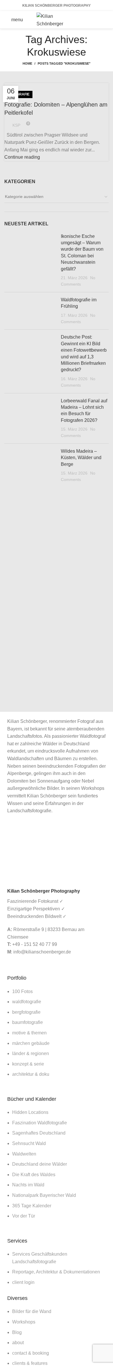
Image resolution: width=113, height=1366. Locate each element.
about (18, 1342)
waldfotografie (26, 1001)
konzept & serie (28, 1063)
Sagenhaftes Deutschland (38, 1132)
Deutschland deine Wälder (39, 1164)
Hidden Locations (30, 1112)
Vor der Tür (23, 1215)
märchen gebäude (31, 1043)
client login (23, 1282)
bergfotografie (26, 1012)
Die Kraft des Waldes (33, 1174)
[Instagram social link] (103, 15)
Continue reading (22, 157)
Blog (17, 1332)
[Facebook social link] (88, 15)
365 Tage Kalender (31, 1205)
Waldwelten (24, 1153)
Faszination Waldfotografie (39, 1122)
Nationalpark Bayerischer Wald (44, 1195)
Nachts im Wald (28, 1184)
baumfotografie (27, 1022)
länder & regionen (30, 1053)
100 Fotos (22, 991)
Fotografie (18, 94)
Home (27, 63)
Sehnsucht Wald (29, 1143)
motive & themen (29, 1032)
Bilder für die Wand (31, 1311)
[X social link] (95, 15)
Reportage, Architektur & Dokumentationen (56, 1271)
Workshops (23, 1321)
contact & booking (30, 1353)
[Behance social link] (95, 24)
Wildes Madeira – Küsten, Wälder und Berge (81, 458)
